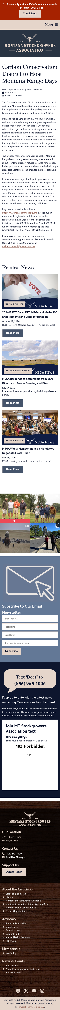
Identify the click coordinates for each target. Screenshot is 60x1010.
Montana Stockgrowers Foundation (23, 900)
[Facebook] (18, 991)
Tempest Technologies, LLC (31, 1006)
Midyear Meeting (14, 972)
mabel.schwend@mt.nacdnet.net (18, 246)
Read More (13, 333)
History (9, 897)
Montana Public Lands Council (21, 907)
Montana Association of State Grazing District (28, 904)
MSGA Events (12, 965)
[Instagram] (42, 991)
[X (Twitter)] (26, 991)
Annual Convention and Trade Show (23, 968)
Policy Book (11, 940)
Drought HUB (12, 933)
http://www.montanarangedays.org (19, 212)
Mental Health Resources (18, 937)
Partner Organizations (16, 911)
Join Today (11, 953)
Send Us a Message (15, 857)
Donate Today (14, 872)
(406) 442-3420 (14, 853)
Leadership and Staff (16, 893)
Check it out (30, 14)
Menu (49, 25)
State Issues (12, 926)
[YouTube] (34, 991)
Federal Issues (13, 930)
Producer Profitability (16, 923)
